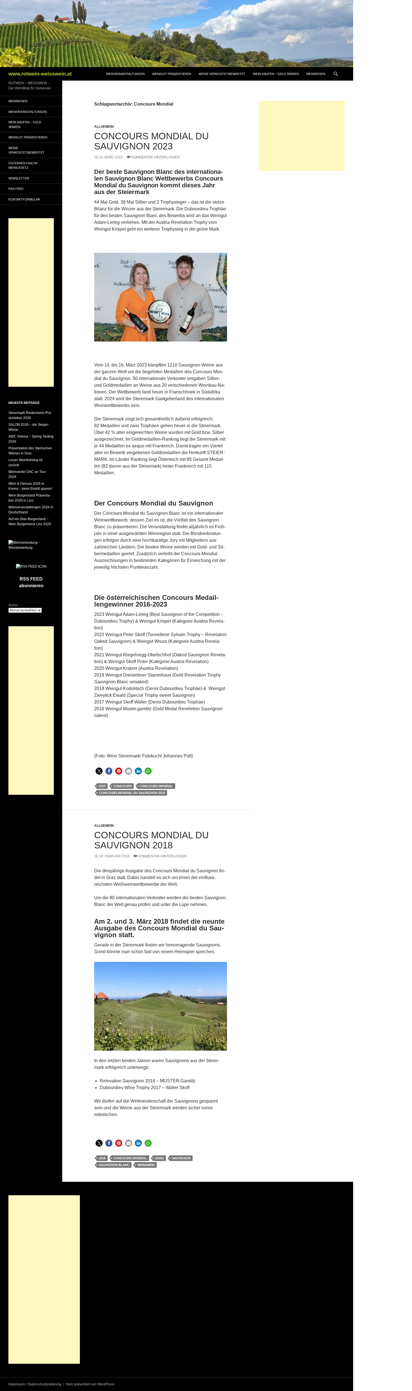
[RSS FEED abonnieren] (31, 566)
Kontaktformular (24, 199)
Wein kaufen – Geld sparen (276, 74)
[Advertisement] (302, 136)
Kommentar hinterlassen (155, 157)
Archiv (13, 605)
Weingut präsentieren (171, 74)
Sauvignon (181, 1158)
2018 (102, 1158)
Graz (159, 1158)
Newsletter (18, 178)
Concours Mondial (156, 786)
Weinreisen (315, 74)
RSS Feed (16, 188)
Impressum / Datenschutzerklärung (34, 1384)
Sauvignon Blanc (114, 1165)
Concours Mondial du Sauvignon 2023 (151, 141)
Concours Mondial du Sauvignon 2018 (151, 840)
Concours (123, 786)
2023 (102, 786)
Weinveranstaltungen (125, 74)
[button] (99, 771)
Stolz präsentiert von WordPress (90, 1384)
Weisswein (146, 1165)
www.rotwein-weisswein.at (40, 74)
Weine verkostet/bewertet (222, 74)
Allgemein (104, 127)
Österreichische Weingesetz (23, 165)
